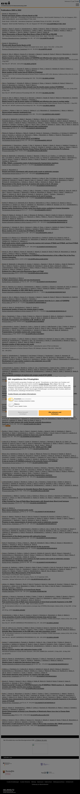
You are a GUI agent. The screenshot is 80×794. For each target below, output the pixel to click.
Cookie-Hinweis (44, 384)
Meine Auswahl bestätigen (23, 413)
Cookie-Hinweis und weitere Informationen (22, 394)
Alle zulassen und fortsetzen (55, 413)
